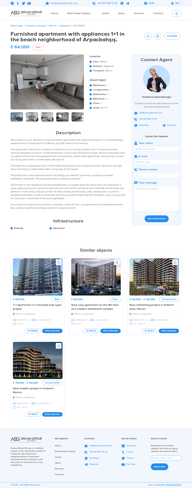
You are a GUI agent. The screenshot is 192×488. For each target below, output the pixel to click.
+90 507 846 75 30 (107, 3)
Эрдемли (64, 26)
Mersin (52, 26)
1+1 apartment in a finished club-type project (37, 307)
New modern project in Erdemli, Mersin (33, 390)
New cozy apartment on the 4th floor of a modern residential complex (95, 307)
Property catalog (35, 26)
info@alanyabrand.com (63, 3)
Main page (17, 26)
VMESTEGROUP (173, 485)
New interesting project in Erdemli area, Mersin (151, 307)
